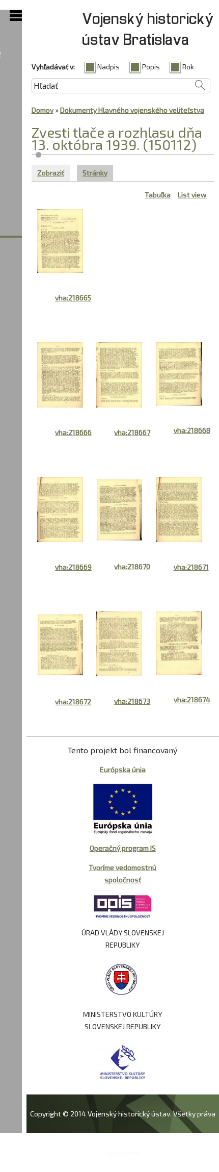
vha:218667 (132, 432)
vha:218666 (73, 432)
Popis (151, 66)
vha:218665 (73, 297)
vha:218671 (191, 567)
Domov (42, 110)
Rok (188, 66)
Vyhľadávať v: (53, 66)
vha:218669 (73, 567)
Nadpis (108, 66)
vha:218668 (192, 430)
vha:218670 (132, 566)
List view (192, 194)
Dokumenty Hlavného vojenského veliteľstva (132, 110)
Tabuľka (158, 194)
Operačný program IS (123, 848)
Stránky (98, 172)
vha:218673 (132, 701)
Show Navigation (16, 16)
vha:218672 (73, 701)
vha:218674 (192, 699)
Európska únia (123, 769)
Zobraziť (50, 172)
